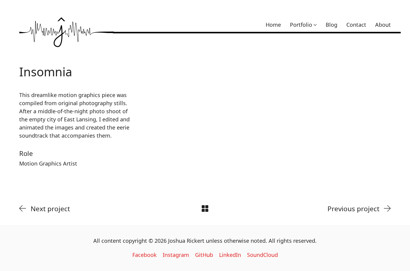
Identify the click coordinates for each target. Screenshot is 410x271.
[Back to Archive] (205, 208)
